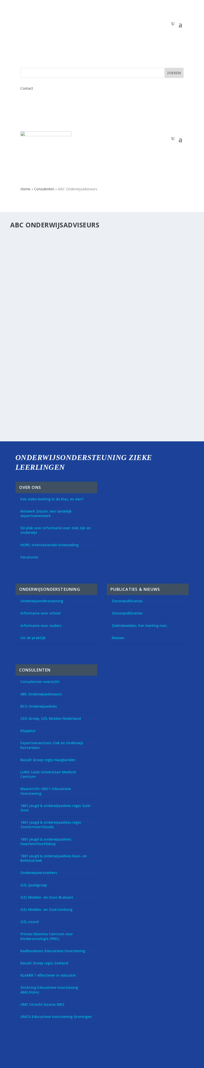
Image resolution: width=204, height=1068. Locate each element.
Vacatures (29, 557)
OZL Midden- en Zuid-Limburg (46, 909)
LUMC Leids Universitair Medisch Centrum (48, 774)
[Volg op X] (21, 1049)
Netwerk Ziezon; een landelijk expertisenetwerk (46, 513)
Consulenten (44, 189)
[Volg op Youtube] (49, 1049)
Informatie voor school (40, 613)
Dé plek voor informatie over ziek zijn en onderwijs (55, 530)
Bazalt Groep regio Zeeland (44, 963)
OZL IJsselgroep (33, 885)
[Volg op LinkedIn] (35, 1049)
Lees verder (29, 365)
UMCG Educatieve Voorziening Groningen (56, 1016)
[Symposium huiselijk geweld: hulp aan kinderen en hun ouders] (102, 235)
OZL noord (29, 921)
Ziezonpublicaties (127, 601)
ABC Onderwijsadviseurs (41, 694)
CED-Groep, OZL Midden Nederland (50, 718)
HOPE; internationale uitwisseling (49, 544)
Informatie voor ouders (40, 625)
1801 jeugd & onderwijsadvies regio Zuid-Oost (55, 807)
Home (25, 189)
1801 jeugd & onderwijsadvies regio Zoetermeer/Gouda (50, 824)
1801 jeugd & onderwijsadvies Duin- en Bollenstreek (53, 858)
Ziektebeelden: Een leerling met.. (140, 625)
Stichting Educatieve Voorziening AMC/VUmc (49, 989)
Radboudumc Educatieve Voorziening (52, 950)
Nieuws (118, 637)
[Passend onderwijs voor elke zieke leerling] (93, 384)
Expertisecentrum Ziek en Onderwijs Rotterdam (51, 745)
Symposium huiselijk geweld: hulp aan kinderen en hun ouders (87, 245)
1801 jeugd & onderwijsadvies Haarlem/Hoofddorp (45, 841)
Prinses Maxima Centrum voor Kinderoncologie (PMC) (46, 936)
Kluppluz (28, 730)
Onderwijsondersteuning (41, 601)
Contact (26, 88)
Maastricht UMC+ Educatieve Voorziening (45, 791)
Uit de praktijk (33, 637)
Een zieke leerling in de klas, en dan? (52, 499)
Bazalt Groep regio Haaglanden (47, 759)
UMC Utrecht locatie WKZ (42, 1004)
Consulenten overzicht (39, 681)
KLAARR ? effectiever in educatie (48, 975)
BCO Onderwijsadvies (38, 706)
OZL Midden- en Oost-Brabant (46, 897)
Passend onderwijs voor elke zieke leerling (64, 394)
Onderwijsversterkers (38, 872)
